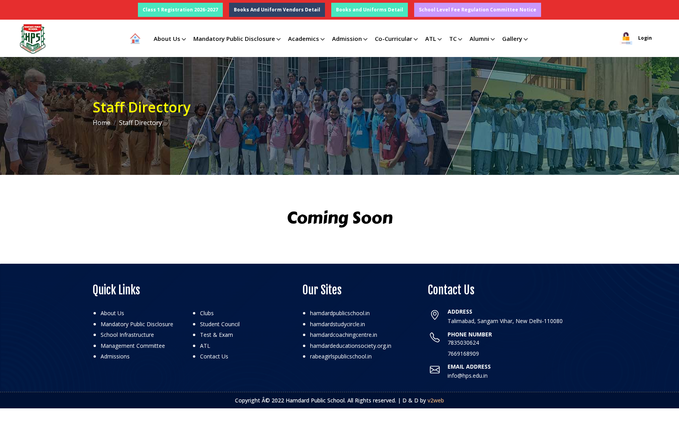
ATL (430, 38)
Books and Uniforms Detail (369, 9)
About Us (167, 38)
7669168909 (463, 353)
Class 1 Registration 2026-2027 (180, 9)
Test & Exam (216, 334)
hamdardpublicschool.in (340, 313)
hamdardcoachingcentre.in (343, 334)
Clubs (207, 313)
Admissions (115, 356)
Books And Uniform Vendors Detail (277, 9)
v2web (436, 400)
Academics (303, 38)
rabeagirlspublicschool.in (341, 356)
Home (101, 122)
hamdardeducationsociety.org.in (350, 345)
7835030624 (463, 342)
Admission (347, 38)
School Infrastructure (127, 334)
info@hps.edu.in (468, 375)
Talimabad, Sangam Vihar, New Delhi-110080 (505, 321)
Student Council (220, 324)
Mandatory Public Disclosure (234, 38)
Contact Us (214, 356)
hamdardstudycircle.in (337, 324)
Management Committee (133, 345)
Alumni (479, 38)
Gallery (512, 38)
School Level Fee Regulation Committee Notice (477, 9)
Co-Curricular (393, 38)
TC (453, 38)
